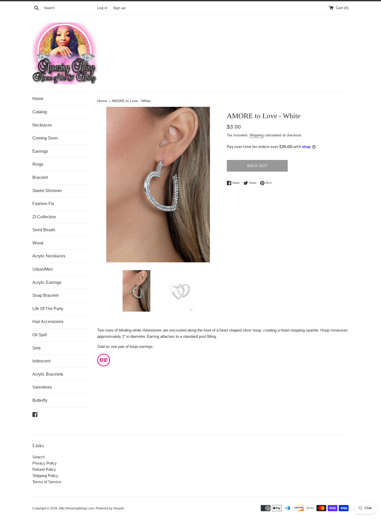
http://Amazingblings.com (76, 508)
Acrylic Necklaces (48, 256)
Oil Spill (39, 335)
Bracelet (40, 177)
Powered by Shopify (110, 508)
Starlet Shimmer (47, 190)
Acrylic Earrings (46, 282)
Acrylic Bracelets (47, 374)
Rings (37, 164)
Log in (102, 8)
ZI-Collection (44, 217)
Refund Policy (44, 469)
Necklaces (42, 125)
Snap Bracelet (45, 295)
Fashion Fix (43, 203)
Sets (36, 348)
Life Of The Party (47, 308)
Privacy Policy (44, 463)
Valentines (42, 387)
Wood (37, 243)
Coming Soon (45, 138)
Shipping (256, 135)
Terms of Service (46, 482)
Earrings (40, 151)
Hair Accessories (48, 321)
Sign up (119, 8)
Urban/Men (42, 269)
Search (38, 457)
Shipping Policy (45, 475)
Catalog (39, 112)
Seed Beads (43, 230)
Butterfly (39, 400)
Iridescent (41, 361)
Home (38, 98)
